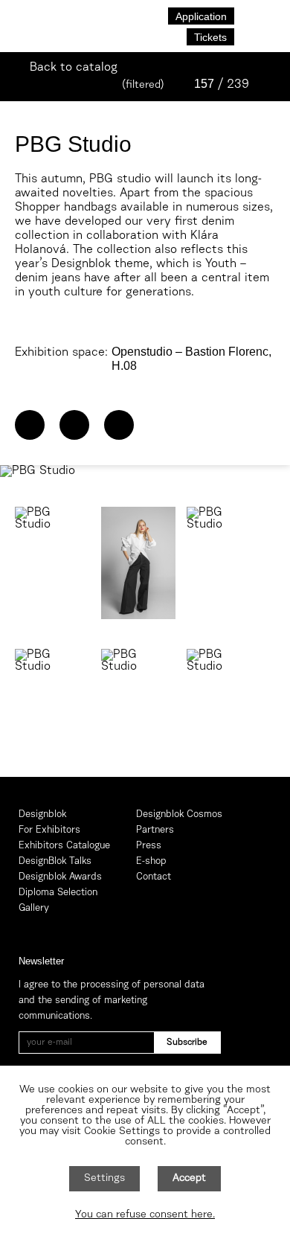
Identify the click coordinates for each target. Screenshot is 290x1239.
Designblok (42, 814)
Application (201, 16)
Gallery (34, 908)
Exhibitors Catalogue (64, 846)
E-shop (151, 861)
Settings (104, 1179)
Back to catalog (73, 68)
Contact (153, 877)
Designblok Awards (60, 877)
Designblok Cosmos (179, 814)
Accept (189, 1179)
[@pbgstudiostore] (74, 425)
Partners (155, 830)
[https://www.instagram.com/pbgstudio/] (119, 425)
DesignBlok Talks (55, 861)
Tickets (210, 37)
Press (148, 846)
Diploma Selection (58, 892)
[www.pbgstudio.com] (30, 425)
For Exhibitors (49, 830)
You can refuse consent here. (145, 1215)
